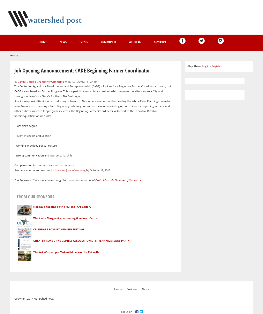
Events (84, 42)
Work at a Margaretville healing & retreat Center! (66, 218)
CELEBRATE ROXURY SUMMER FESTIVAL (58, 229)
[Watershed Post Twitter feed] (201, 41)
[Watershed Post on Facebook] (182, 41)
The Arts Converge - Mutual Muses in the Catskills (66, 252)
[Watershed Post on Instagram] (220, 41)
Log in (205, 66)
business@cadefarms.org (70, 170)
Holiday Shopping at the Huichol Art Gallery (62, 207)
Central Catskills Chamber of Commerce (41, 81)
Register (216, 66)
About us (135, 42)
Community (108, 42)
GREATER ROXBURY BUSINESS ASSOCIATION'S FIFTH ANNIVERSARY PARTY (81, 241)
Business (132, 289)
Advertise (160, 42)
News (63, 42)
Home (43, 42)
